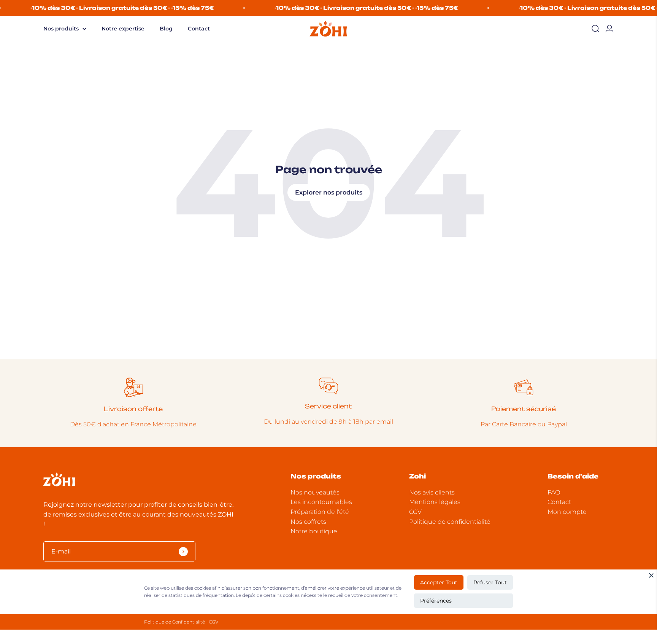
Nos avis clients (432, 492)
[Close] (651, 575)
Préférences (436, 600)
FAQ (554, 492)
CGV (213, 622)
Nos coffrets (308, 521)
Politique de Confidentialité (174, 622)
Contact (199, 28)
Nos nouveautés (315, 492)
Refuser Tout (490, 582)
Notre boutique (313, 531)
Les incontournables (321, 502)
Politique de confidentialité (449, 521)
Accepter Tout (438, 582)
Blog (166, 28)
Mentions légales (434, 502)
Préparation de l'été (319, 511)
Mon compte (567, 511)
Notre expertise (123, 28)
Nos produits (61, 28)
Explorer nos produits (328, 192)
